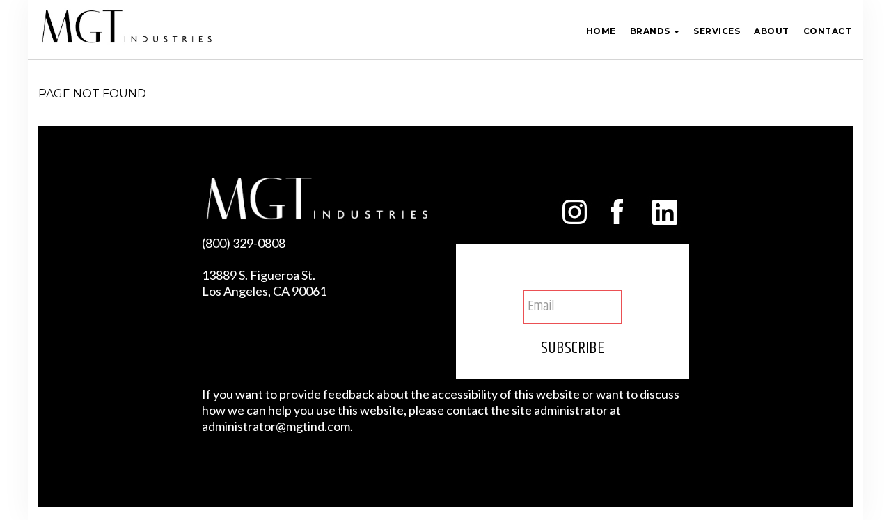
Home (601, 31)
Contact (827, 31)
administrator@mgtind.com (276, 426)
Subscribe (572, 348)
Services (716, 31)
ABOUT (771, 31)
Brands (651, 31)
